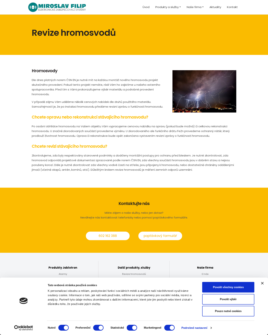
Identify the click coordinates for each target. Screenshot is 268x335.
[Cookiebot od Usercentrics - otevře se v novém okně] (24, 328)
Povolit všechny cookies (228, 287)
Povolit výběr (228, 299)
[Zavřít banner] (262, 283)
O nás (205, 274)
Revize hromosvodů (134, 274)
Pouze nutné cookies (228, 311)
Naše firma (194, 7)
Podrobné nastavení (194, 327)
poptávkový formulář (160, 236)
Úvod (146, 7)
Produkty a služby (167, 7)
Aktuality (215, 7)
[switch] (98, 328)
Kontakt (232, 7)
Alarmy (63, 274)
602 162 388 (108, 236)
